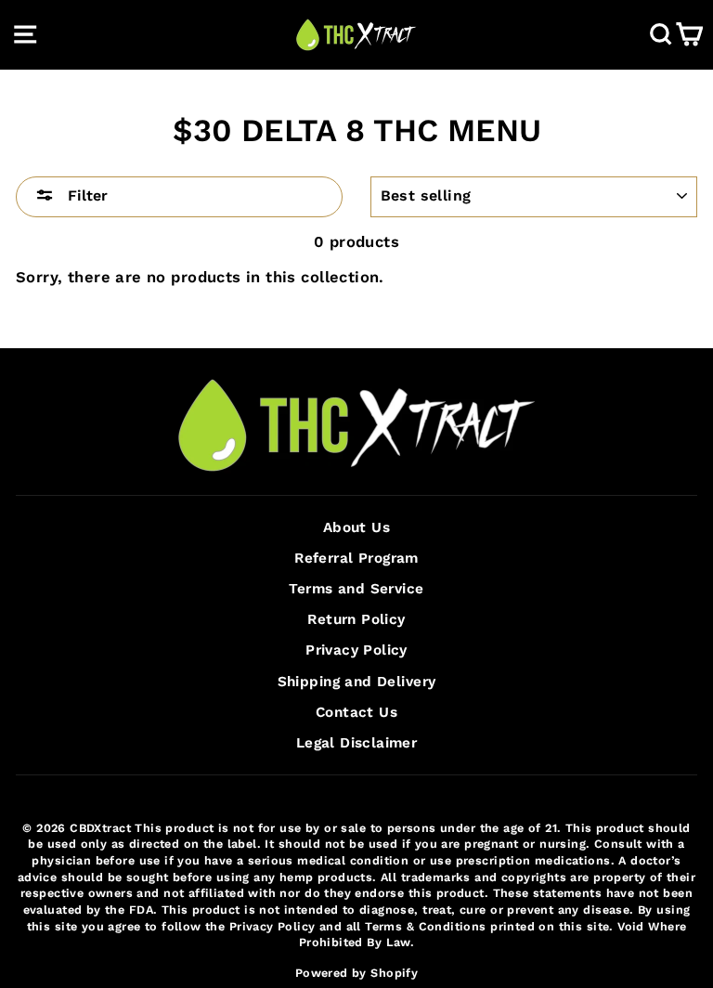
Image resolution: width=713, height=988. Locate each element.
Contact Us (356, 712)
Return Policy (356, 619)
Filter (85, 195)
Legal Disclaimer (357, 742)
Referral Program (356, 558)
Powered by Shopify (356, 973)
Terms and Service (356, 588)
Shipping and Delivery (357, 681)
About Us (356, 527)
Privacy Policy (356, 650)
